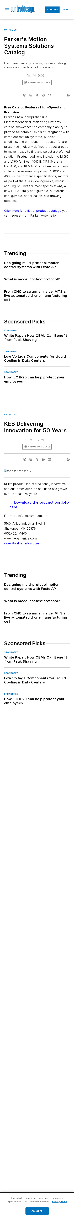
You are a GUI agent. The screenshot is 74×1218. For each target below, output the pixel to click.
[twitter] (37, 95)
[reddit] (43, 95)
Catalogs (10, 30)
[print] (68, 95)
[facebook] (24, 95)
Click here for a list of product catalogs (32, 210)
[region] (37, 1205)
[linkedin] (31, 95)
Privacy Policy (59, 1201)
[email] (49, 95)
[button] (6, 9)
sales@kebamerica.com (21, 543)
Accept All (37, 1211)
